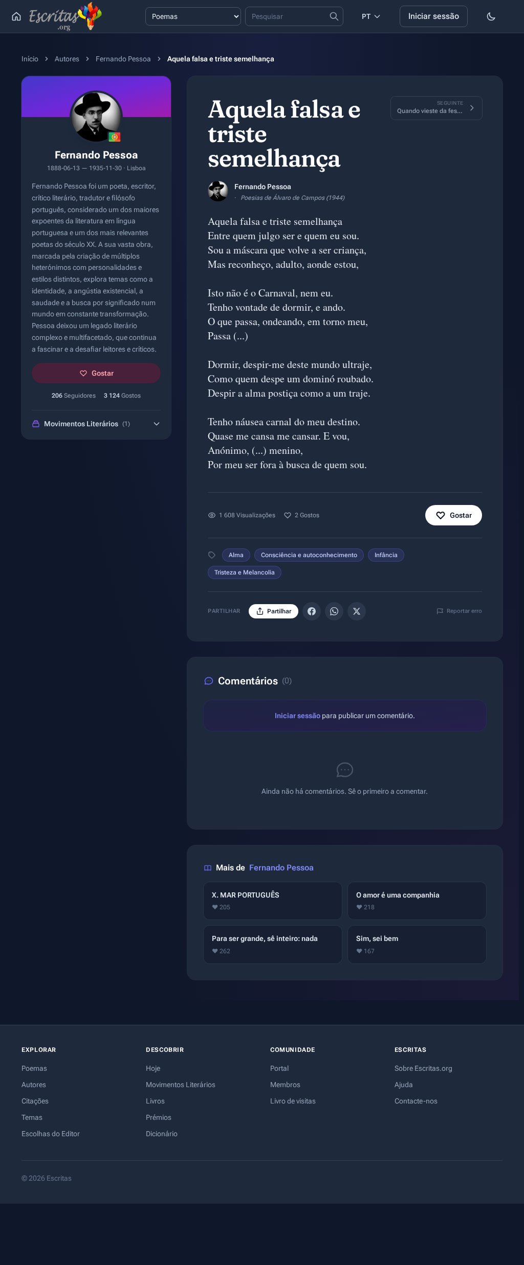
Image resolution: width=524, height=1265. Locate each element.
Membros (285, 1084)
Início (29, 59)
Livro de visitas (293, 1101)
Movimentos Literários (180, 1084)
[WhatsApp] (334, 611)
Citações (35, 1101)
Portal (279, 1068)
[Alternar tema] (491, 16)
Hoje (153, 1068)
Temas (31, 1117)
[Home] (16, 16)
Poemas (34, 1068)
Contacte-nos (416, 1101)
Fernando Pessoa (123, 59)
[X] (356, 611)
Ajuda (404, 1084)
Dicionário (162, 1134)
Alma (236, 555)
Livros (155, 1101)
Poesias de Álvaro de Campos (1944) (292, 197)
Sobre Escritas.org (423, 1068)
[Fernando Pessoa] (218, 191)
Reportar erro (464, 611)
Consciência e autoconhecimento (309, 555)
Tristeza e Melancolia (244, 572)
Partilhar (279, 611)
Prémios (158, 1117)
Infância (386, 555)
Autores (67, 59)
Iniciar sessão (433, 16)
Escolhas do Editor (50, 1134)
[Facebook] (311, 611)
